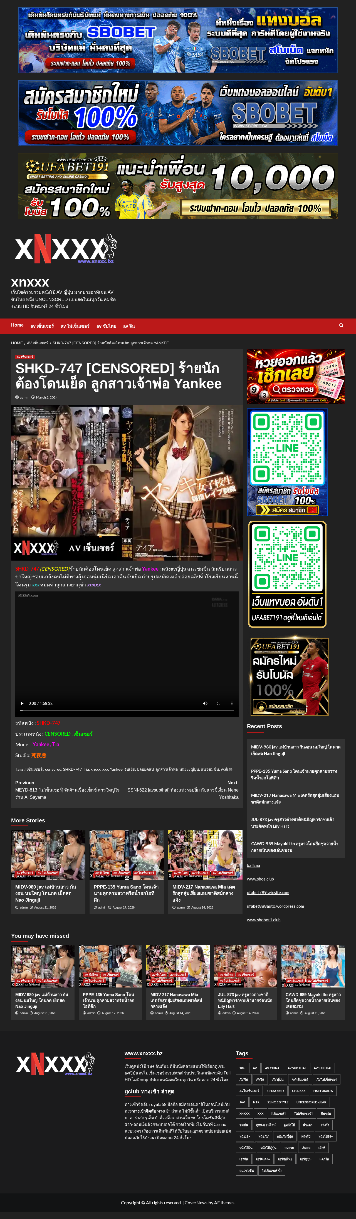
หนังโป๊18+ (325, 1136)
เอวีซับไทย (285, 1159)
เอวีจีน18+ (263, 1159)
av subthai (297, 1068)
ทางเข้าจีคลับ (144, 1110)
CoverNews (196, 1202)
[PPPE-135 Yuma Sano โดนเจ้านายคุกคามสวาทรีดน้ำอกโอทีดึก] (127, 854)
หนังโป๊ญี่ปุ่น (268, 1148)
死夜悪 (227, 769)
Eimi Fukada (323, 1091)
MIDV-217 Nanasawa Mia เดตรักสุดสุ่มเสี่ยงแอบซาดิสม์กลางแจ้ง (203, 893)
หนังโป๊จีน (246, 1148)
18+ (242, 1068)
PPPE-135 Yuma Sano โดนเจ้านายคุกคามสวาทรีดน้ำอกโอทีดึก (126, 893)
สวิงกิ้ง (325, 1125)
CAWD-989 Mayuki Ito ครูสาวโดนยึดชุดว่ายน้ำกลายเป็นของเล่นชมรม (294, 847)
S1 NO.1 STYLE (278, 1102)
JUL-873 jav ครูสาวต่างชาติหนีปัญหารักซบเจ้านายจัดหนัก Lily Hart (292, 823)
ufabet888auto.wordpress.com (275, 906)
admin (24, 397)
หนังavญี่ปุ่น (189, 769)
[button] (341, 325)
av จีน (129, 326)
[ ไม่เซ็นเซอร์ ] (303, 1113)
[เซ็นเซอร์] (34, 769)
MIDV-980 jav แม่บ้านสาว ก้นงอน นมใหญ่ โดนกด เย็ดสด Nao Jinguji (45, 893)
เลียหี (321, 1148)
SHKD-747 (72, 769)
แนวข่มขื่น (210, 769)
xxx (105, 769)
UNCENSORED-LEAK (311, 1102)
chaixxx (298, 1091)
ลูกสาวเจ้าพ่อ (166, 769)
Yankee (116, 769)
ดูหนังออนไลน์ (266, 1125)
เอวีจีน (243, 1159)
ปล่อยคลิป (145, 769)
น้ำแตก (308, 1125)
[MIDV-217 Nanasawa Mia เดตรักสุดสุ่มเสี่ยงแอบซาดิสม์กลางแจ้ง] (205, 854)
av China (272, 1068)
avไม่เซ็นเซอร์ (249, 1091)
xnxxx (30, 282)
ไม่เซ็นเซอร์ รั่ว (271, 1170)
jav (242, 1102)
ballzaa (253, 865)
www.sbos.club (260, 878)
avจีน (260, 1079)
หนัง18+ (244, 1136)
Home (17, 325)
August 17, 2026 (124, 907)
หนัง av (263, 1136)
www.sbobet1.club (264, 919)
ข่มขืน (243, 1125)
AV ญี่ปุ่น (278, 1079)
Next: (182, 789)
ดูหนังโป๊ (289, 1125)
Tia (86, 769)
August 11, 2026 (315, 1013)
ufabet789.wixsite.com (268, 892)
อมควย (289, 1148)
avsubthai (322, 1068)
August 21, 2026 (45, 907)
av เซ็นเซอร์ (42, 326)
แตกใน (324, 1159)
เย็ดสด (306, 1148)
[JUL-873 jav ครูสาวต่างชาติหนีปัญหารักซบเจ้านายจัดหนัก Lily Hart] (245, 966)
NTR (256, 1102)
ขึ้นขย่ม (326, 1113)
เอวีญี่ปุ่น (306, 1159)
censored (53, 769)
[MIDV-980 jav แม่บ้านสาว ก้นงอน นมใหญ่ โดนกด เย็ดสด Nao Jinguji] (48, 854)
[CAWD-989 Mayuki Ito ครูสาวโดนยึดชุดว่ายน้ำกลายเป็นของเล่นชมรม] (313, 966)
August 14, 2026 (202, 907)
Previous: (67, 789)
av (255, 1068)
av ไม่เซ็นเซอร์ (75, 326)
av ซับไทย (106, 326)
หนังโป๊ (305, 1136)
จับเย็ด (129, 769)
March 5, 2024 (47, 397)
